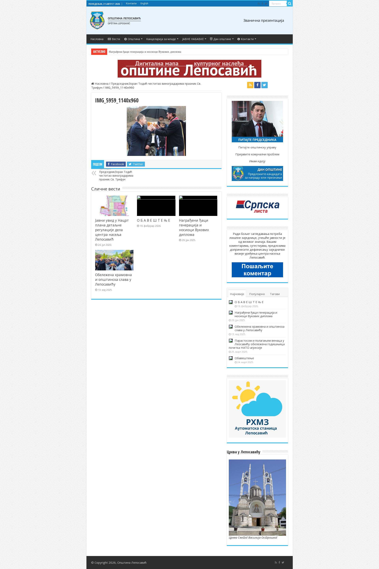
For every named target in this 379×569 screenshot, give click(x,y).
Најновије (237, 294)
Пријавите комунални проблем (257, 154)
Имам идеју (257, 161)
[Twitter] (266, 3)
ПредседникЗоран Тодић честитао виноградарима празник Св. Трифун (116, 174)
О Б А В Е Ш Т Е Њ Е (153, 220)
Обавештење (244, 358)
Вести (116, 39)
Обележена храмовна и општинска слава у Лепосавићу (113, 279)
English (144, 3)
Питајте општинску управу (257, 147)
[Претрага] (290, 4)
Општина (134, 39)
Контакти (131, 3)
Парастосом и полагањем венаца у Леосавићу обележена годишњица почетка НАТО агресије (257, 344)
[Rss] (258, 3)
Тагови (275, 294)
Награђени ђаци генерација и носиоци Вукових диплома (145, 51)
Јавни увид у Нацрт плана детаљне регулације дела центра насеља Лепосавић (112, 230)
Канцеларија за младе (161, 39)
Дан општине (222, 39)
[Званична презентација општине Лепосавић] (115, 20)
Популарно (257, 294)
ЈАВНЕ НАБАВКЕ (193, 39)
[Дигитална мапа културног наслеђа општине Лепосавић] (189, 69)
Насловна (96, 39)
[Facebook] (262, 3)
